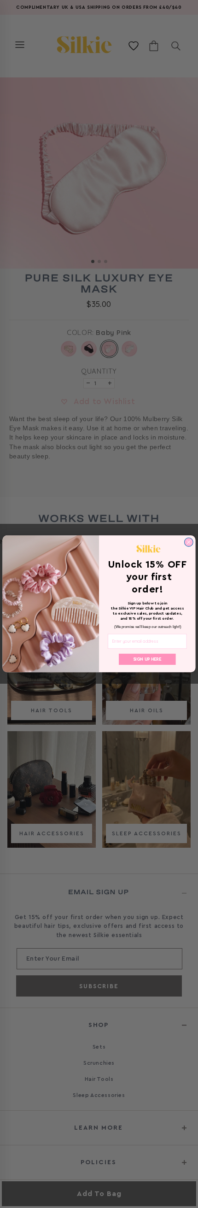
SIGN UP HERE (147, 659)
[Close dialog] (188, 542)
